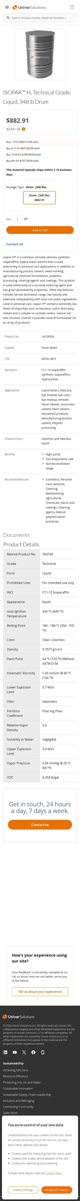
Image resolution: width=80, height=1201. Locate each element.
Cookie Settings (23, 1190)
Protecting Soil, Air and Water (22, 1082)
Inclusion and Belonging (18, 1101)
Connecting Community (18, 1107)
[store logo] (29, 7)
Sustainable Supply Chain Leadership (27, 1095)
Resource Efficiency (15, 1076)
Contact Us (14, 244)
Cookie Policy (54, 1173)
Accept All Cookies (57, 1190)
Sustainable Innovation (18, 1088)
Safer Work (10, 1113)
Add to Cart (40, 230)
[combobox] (40, 17)
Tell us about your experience (40, 991)
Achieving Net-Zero (15, 1070)
